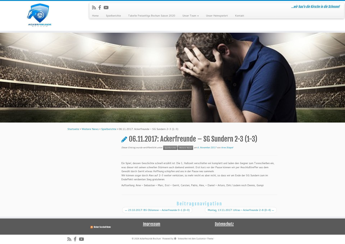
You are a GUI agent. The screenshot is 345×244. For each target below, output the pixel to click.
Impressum (151, 224)
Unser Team (189, 15)
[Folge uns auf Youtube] (107, 7)
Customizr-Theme (204, 238)
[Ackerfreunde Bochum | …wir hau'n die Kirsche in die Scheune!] (40, 16)
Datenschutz (224, 224)
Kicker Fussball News (102, 227)
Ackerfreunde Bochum (150, 238)
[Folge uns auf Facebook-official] (101, 7)
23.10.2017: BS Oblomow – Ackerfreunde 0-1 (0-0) (157, 210)
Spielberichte (113, 15)
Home (95, 15)
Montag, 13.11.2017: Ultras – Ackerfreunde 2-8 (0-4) (241, 210)
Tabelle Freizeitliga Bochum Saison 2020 (151, 15)
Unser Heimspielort (217, 15)
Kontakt (239, 15)
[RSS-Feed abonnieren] (95, 7)
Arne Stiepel (227, 147)
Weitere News (90, 129)
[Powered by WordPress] (175, 238)
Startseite (73, 129)
